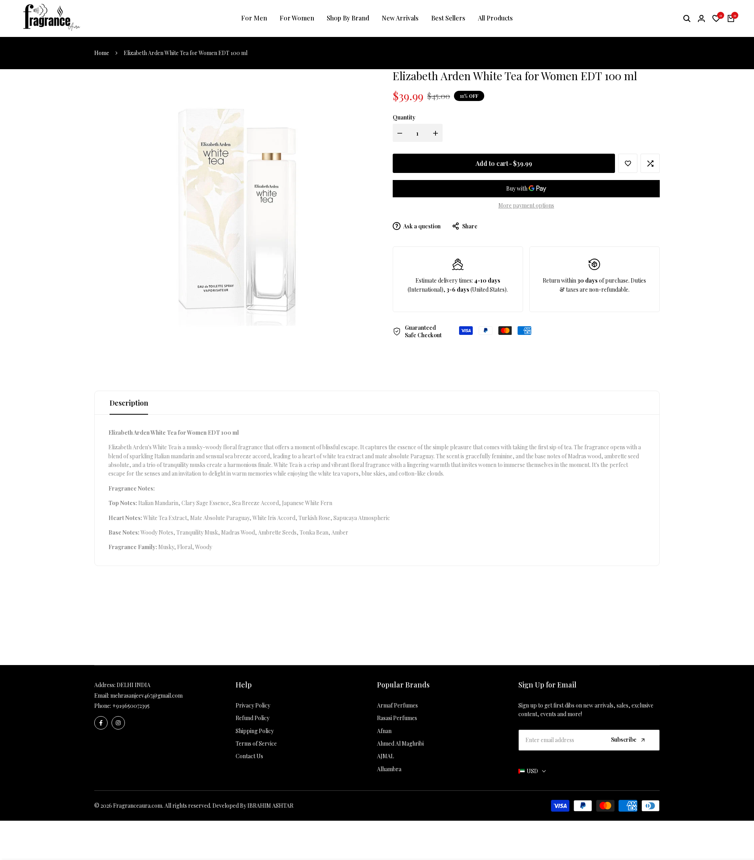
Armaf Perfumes (397, 705)
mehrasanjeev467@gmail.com (146, 695)
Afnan (384, 731)
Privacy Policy (253, 705)
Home (101, 53)
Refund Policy (252, 718)
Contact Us (249, 756)
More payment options (526, 205)
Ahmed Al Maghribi (400, 743)
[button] (627, 163)
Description (129, 403)
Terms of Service (256, 743)
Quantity (404, 117)
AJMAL (385, 756)
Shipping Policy (255, 731)
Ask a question (422, 226)
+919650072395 (131, 705)
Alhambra (389, 769)
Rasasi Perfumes (397, 718)
